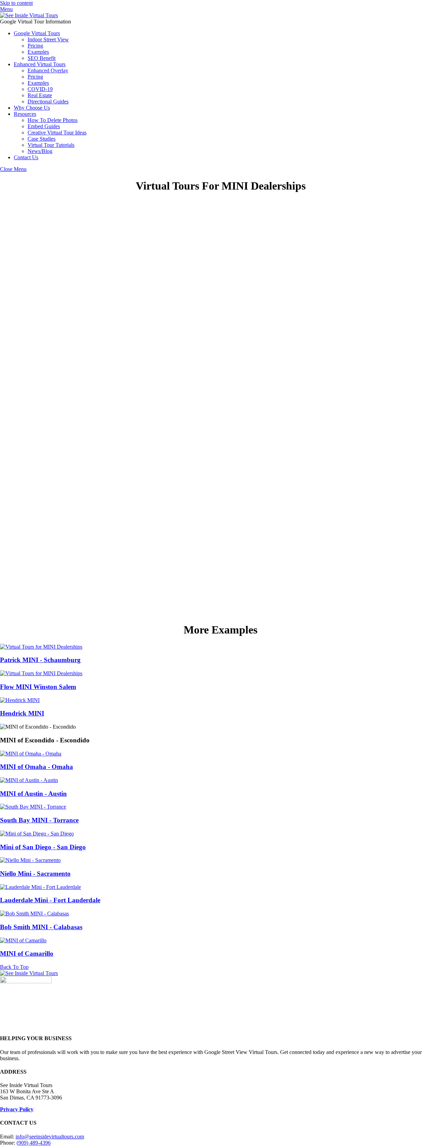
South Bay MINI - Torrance (39, 820)
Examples (38, 52)
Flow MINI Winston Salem (38, 686)
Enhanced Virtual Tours (39, 64)
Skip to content (16, 3)
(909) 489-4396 (34, 1143)
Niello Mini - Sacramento (35, 873)
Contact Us (26, 157)
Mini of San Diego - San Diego (43, 847)
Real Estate (40, 95)
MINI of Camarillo (26, 953)
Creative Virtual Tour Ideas (57, 132)
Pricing (35, 46)
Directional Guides (48, 101)
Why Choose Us (32, 108)
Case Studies (41, 139)
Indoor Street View (48, 39)
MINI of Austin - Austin (33, 793)
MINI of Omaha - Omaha (36, 766)
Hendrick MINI (22, 713)
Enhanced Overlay (48, 70)
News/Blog (40, 151)
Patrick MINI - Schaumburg (40, 659)
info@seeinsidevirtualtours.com (50, 1136)
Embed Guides (44, 126)
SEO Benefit (41, 58)
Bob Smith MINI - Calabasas (41, 927)
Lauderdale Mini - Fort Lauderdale (50, 900)
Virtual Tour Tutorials (51, 145)
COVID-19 (40, 89)
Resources (25, 114)
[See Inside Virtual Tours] (29, 15)
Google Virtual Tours (37, 33)
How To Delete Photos (53, 120)
